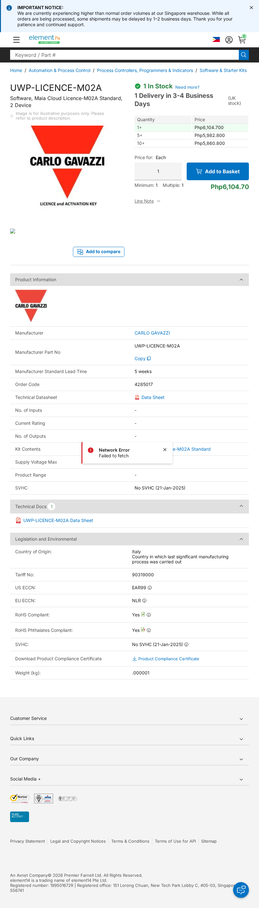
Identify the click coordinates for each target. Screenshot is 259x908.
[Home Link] (56, 39)
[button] (16, 39)
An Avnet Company (29, 875)
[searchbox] (124, 55)
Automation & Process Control (59, 70)
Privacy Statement (27, 841)
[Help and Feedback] (241, 890)
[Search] (244, 55)
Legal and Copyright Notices (78, 841)
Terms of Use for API (175, 841)
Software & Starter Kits (223, 70)
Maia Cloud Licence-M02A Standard (173, 449)
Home (16, 70)
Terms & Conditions (130, 841)
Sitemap (209, 841)
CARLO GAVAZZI (152, 332)
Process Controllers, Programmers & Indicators (145, 70)
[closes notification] (251, 7)
